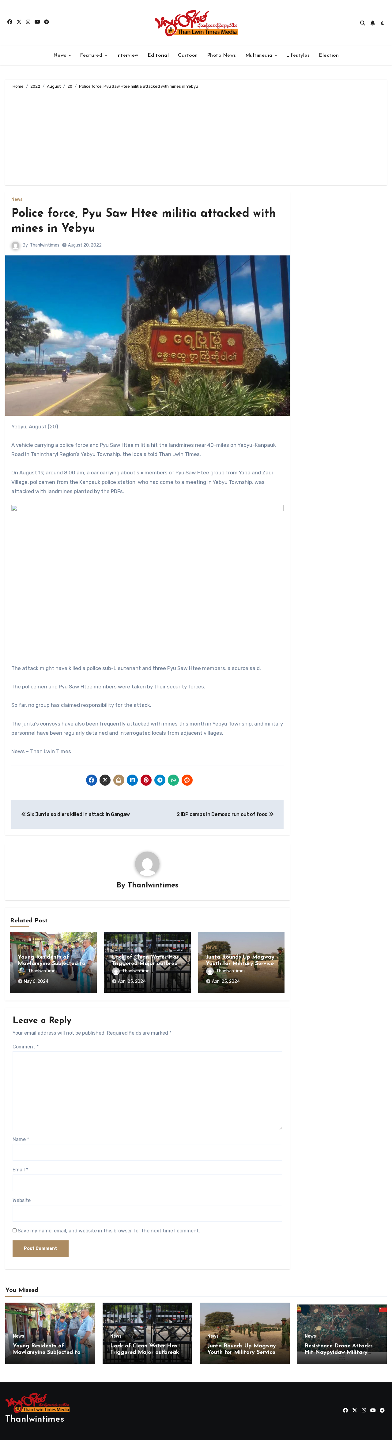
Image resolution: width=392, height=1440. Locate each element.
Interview (127, 55)
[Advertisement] (196, 136)
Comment (26, 1047)
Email (20, 1170)
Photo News (221, 55)
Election (329, 55)
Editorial (158, 55)
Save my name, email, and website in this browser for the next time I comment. (109, 1231)
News (60, 55)
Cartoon (188, 55)
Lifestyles (298, 55)
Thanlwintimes (44, 245)
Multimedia (259, 55)
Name (21, 1139)
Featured (92, 55)
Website (22, 1200)
